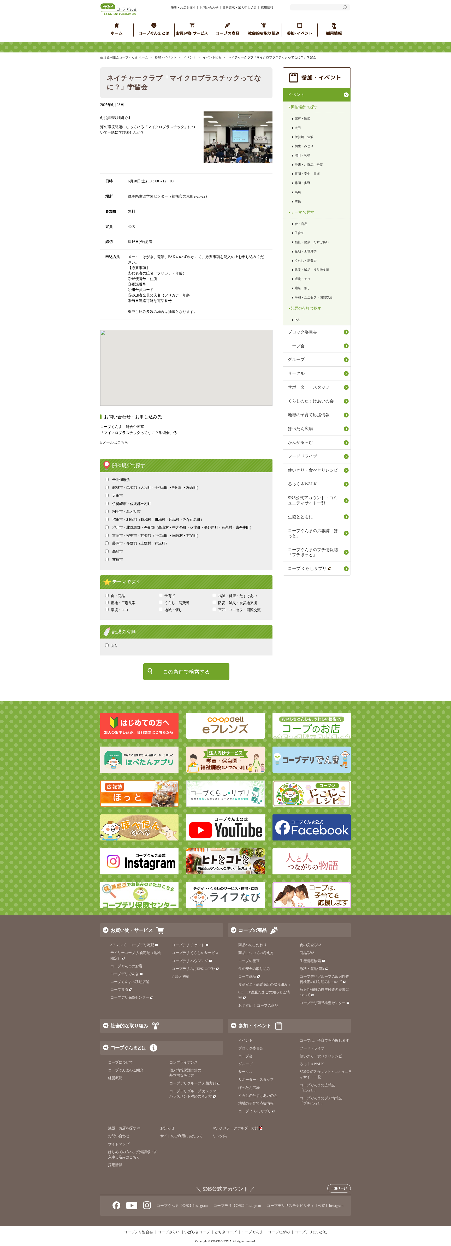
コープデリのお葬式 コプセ (193, 969)
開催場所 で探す (304, 107)
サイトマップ (118, 1144)
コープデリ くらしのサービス (195, 953)
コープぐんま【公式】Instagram (182, 1206)
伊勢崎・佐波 (304, 137)
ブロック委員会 (302, 332)
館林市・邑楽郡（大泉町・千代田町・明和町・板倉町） (156, 488)
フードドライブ (302, 456)
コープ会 (296, 346)
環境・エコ (119, 610)
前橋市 (117, 560)
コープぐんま (252, 1232)
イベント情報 (212, 57)
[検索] (344, 8)
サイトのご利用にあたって (181, 1136)
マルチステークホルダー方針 (235, 1128)
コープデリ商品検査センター (323, 1003)
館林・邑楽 (302, 118)
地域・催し (173, 610)
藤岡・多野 (302, 183)
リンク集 (219, 1136)
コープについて (120, 1062)
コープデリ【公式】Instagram (237, 1206)
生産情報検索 (310, 961)
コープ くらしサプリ (307, 568)
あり (114, 646)
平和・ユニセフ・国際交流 (239, 610)
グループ (296, 359)
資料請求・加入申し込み (239, 7)
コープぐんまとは (128, 1047)
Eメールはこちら (114, 442)
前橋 (298, 201)
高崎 (298, 192)
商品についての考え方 (256, 953)
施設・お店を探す (183, 7)
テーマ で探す (302, 212)
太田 (298, 128)
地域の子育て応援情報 (309, 415)
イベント (189, 57)
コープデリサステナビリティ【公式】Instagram (305, 1206)
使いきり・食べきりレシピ (313, 470)
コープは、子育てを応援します (324, 1040)
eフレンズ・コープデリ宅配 (132, 945)
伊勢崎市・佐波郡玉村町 (131, 504)
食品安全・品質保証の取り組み (263, 984)
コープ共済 (119, 990)
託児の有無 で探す (306, 308)
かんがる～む (300, 442)
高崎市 (117, 551)
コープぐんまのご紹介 (125, 1070)
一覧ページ (339, 1188)
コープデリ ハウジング (190, 961)
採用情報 (267, 7)
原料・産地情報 (312, 969)
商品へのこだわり (252, 945)
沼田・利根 (302, 155)
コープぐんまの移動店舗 (129, 982)
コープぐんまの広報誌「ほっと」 (313, 533)
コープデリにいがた (310, 1232)
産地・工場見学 (123, 603)
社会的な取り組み (129, 1025)
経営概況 (115, 1078)
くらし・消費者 (176, 603)
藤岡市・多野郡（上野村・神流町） (140, 543)
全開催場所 (121, 480)
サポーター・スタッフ (309, 387)
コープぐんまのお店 (126, 966)
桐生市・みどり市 (126, 512)
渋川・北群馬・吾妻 (309, 164)
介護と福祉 (180, 977)
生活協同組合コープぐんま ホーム (124, 57)
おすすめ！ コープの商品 (258, 1005)
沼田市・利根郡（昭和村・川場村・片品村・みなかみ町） (158, 520)
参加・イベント (166, 57)
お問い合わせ (209, 7)
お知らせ (167, 1128)
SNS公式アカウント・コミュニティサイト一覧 (312, 500)
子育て (169, 596)
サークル (296, 373)
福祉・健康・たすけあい (237, 596)
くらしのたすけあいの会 (311, 401)
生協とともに (300, 517)
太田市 (117, 496)
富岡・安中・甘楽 (307, 174)
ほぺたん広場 (300, 428)
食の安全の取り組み (254, 969)
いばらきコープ (197, 1232)
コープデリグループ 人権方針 (192, 1083)
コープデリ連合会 (138, 1232)
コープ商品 (247, 977)
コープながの (279, 1232)
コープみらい (169, 1232)
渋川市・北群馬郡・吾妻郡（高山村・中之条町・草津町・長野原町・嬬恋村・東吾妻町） (182, 527)
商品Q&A (307, 953)
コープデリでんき (124, 974)
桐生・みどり (304, 146)
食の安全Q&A (311, 945)
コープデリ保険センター (129, 997)
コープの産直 (248, 961)
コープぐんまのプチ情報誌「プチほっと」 (313, 552)
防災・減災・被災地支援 (237, 603)
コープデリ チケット (188, 945)
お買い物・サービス (132, 930)
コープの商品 (253, 930)
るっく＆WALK (302, 484)
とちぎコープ (225, 1232)
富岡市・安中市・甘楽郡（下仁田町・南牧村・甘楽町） (156, 536)
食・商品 (118, 596)
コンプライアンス (183, 1062)
